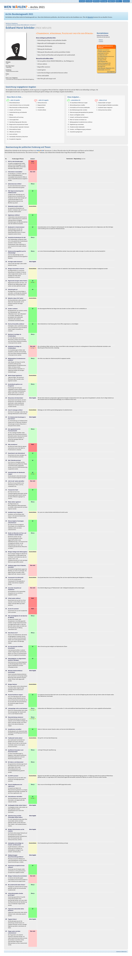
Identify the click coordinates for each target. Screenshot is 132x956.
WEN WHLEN (15, 7)
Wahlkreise (96, 1)
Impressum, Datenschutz (121, 951)
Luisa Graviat (100, 53)
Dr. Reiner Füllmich (102, 51)
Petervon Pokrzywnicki (103, 63)
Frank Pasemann (101, 61)
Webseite (101, 39)
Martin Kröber (101, 58)
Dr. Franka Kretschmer (103, 56)
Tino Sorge (100, 66)
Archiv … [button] (118, 1)
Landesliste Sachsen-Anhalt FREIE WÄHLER (17, 25)
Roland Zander (101, 69)
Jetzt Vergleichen (111, 71)
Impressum (126, 1)
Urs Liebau (100, 59)
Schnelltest (89, 1)
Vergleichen (111, 1)
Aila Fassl (100, 49)
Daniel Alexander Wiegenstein (104, 68)
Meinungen (104, 1)
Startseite (81, 1)
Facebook (101, 41)
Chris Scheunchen (102, 64)
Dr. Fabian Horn (101, 54)
